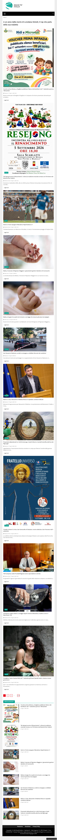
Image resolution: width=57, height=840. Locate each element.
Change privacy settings (51, 838)
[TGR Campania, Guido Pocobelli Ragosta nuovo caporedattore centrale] (28, 557)
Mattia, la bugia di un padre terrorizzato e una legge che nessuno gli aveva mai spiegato (26, 317)
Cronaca (6, 267)
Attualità (6, 85)
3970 (18, 695)
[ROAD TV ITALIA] (13, 5)
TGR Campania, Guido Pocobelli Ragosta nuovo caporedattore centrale (21, 573)
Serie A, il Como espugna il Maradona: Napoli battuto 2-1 (18, 224)
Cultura (6, 172)
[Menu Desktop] (4, 14)
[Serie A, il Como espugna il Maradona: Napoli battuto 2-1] (28, 206)
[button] (53, 14)
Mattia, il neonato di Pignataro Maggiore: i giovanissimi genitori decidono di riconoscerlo (26, 271)
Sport (6, 220)
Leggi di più (6, 100)
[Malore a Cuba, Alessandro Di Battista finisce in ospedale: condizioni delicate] (28, 381)
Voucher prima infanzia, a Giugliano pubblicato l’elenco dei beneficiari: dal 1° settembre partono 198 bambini (36, 705)
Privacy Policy (36, 826)
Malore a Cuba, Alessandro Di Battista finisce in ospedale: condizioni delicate (23, 399)
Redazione (20, 826)
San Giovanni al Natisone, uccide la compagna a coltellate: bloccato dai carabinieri (24, 353)
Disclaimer (28, 826)
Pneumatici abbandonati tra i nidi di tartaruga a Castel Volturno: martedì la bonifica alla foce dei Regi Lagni (35, 812)
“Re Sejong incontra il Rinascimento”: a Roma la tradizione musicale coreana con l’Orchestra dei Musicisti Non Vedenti (36, 726)
